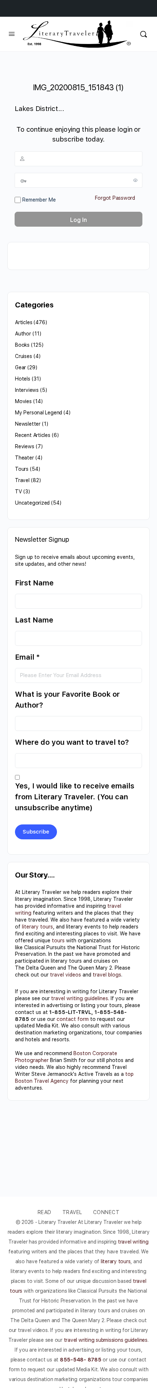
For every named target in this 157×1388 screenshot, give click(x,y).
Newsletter (28, 424)
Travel (22, 480)
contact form (73, 1019)
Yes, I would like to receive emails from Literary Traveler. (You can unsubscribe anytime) (74, 797)
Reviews (24, 446)
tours (58, 940)
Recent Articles (32, 435)
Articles (23, 322)
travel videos (65, 975)
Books (22, 345)
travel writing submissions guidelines (106, 1340)
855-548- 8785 (81, 1360)
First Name (34, 582)
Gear (20, 367)
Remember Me (38, 200)
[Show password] (135, 180)
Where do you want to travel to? (72, 742)
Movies (23, 401)
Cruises (23, 356)
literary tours (37, 927)
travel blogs (107, 975)
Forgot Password (115, 198)
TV (18, 491)
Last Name (34, 620)
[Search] (143, 34)
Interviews (27, 390)
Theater (24, 458)
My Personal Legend (38, 412)
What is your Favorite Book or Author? (67, 699)
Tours (21, 469)
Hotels (22, 379)
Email (27, 657)
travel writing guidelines (79, 998)
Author (23, 334)
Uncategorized (32, 503)
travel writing (133, 1242)
